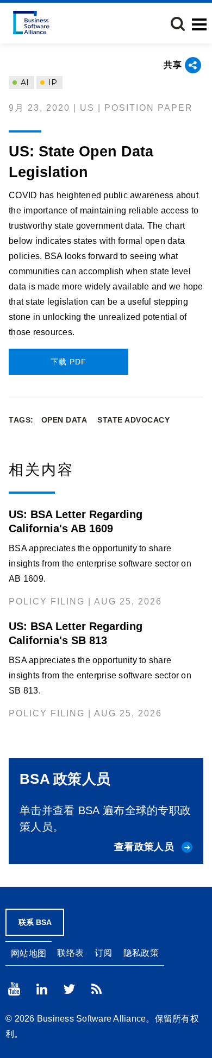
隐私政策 (141, 953)
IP (51, 82)
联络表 (70, 953)
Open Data (64, 419)
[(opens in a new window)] (14, 989)
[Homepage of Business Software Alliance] (31, 22)
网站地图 (28, 953)
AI (23, 82)
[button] (178, 24)
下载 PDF (68, 361)
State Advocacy (133, 419)
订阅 (104, 953)
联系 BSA (35, 922)
